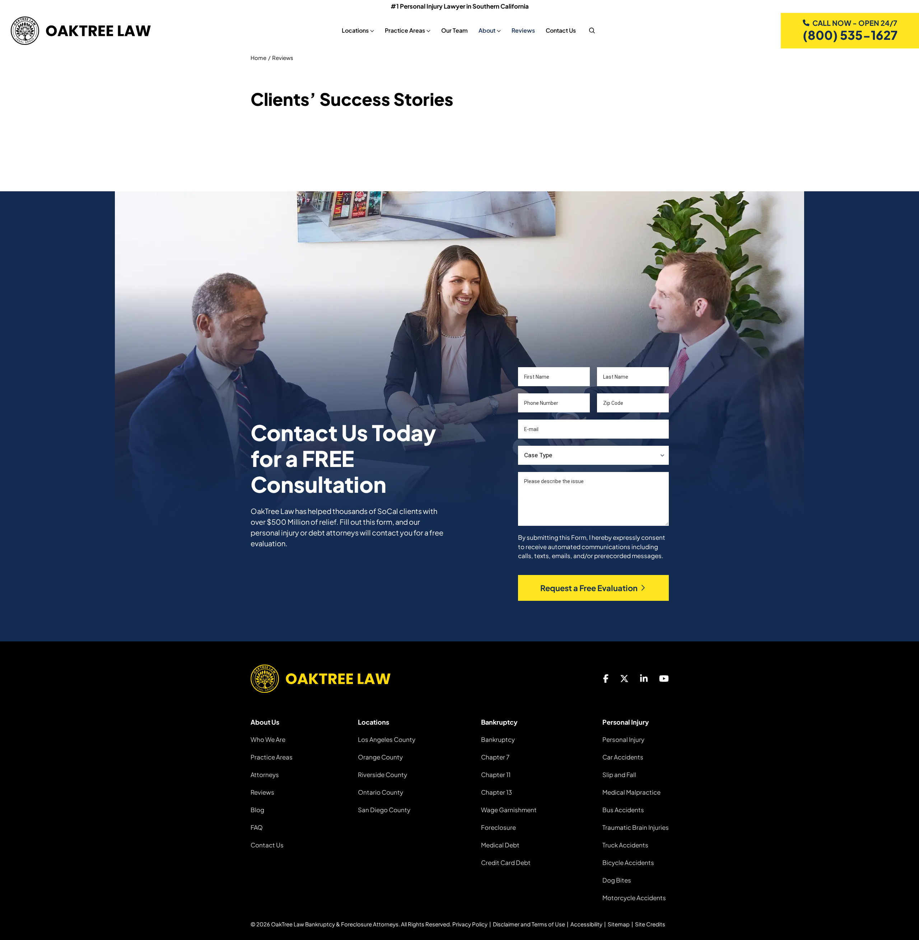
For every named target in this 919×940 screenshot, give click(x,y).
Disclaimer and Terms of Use (529, 924)
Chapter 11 (495, 774)
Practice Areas (272, 757)
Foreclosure (498, 827)
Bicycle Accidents (628, 862)
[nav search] (592, 30)
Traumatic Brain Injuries (635, 827)
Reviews (523, 30)
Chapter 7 (495, 757)
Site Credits (650, 924)
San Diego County (384, 810)
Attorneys (265, 774)
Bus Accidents (623, 810)
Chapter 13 (496, 792)
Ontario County (380, 792)
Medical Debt (500, 845)
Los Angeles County (386, 739)
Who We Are (268, 739)
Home (258, 57)
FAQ (257, 827)
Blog (257, 810)
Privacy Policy (470, 924)
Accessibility (586, 924)
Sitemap (619, 924)
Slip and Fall (619, 774)
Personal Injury (623, 739)
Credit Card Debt (506, 862)
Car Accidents (622, 757)
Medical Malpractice (631, 792)
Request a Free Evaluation (589, 588)
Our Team (454, 30)
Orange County (380, 757)
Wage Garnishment (509, 810)
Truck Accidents (625, 845)
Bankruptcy (498, 739)
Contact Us (561, 30)
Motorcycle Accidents (634, 898)
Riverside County (382, 774)
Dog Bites (616, 880)
